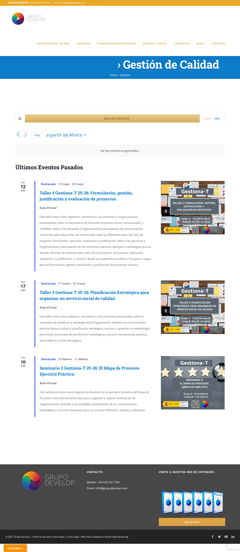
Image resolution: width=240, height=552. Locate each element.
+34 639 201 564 (108, 482)
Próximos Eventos (68, 64)
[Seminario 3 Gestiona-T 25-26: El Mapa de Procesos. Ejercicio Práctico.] (193, 382)
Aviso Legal (73, 536)
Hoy (37, 135)
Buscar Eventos (117, 118)
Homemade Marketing (116, 536)
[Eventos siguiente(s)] (25, 135)
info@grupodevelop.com (111, 488)
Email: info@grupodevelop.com (70, 2)
